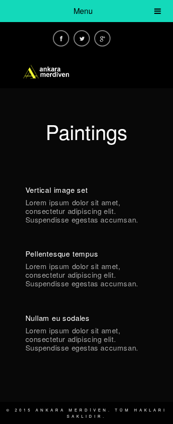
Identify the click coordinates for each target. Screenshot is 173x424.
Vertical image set (56, 190)
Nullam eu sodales (57, 318)
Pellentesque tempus (62, 253)
